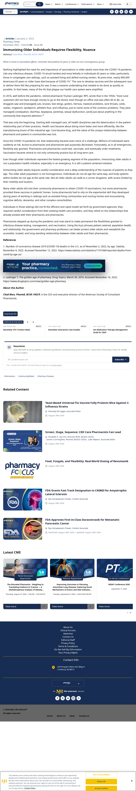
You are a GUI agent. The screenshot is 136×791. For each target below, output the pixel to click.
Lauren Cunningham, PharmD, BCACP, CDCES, (66, 439)
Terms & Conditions (68, 646)
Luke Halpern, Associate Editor (101, 439)
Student (84, 12)
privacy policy (57, 365)
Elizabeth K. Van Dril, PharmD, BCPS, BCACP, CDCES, (71, 437)
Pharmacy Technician (71, 12)
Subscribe (119, 359)
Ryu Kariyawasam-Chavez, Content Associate (68, 499)
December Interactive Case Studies (58, 329)
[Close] (132, 781)
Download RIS (10, 314)
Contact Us (68, 636)
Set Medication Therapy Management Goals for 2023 (104, 331)
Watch (58, 4)
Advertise (68, 633)
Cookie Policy (29, 788)
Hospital (49, 12)
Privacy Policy (68, 643)
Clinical (8, 11)
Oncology (57, 12)
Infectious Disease (45, 376)
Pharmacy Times (11, 41)
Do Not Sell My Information (68, 649)
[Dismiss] (102, 262)
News (72, 716)
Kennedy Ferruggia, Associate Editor (64, 411)
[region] (68, 781)
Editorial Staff (68, 639)
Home (50, 716)
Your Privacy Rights (68, 652)
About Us (68, 627)
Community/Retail (37, 12)
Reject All (101, 781)
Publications (9, 376)
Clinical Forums (68, 630)
